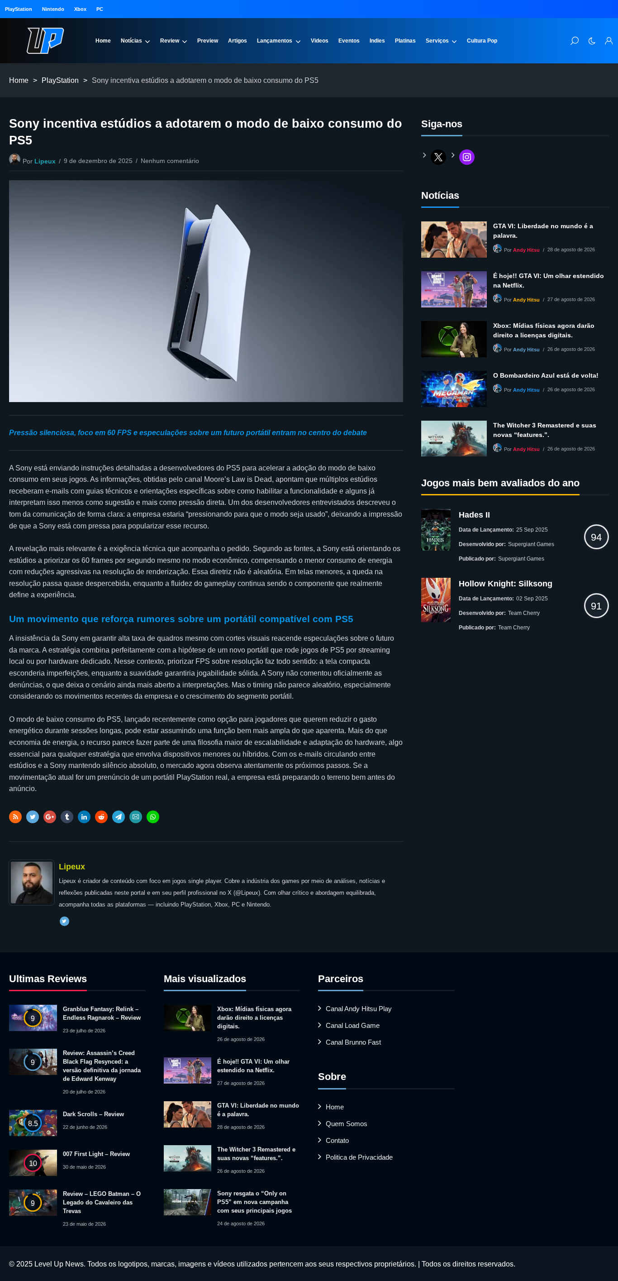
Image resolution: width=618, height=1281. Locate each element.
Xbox (80, 9)
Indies (377, 41)
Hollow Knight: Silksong (505, 583)
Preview (207, 41)
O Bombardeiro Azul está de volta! (546, 375)
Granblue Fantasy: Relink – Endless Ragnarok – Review (102, 1013)
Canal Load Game (353, 1025)
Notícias (131, 41)
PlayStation (18, 9)
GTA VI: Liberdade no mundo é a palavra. (543, 230)
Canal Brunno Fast (353, 1042)
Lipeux (45, 161)
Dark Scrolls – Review (93, 1114)
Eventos (349, 41)
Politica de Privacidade (359, 1157)
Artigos (237, 41)
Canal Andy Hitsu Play (359, 1008)
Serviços (437, 41)
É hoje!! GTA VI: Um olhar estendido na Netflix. (548, 280)
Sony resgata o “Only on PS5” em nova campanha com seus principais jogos (254, 1202)
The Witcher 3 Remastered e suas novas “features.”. (544, 430)
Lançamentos (274, 41)
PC (99, 9)
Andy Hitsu (526, 250)
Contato (337, 1140)
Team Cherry (524, 613)
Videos (319, 41)
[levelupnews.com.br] (45, 40)
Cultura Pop (482, 41)
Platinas (405, 41)
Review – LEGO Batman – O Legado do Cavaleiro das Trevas (102, 1202)
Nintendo (53, 9)
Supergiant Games (531, 544)
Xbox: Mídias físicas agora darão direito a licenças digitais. (543, 330)
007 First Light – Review (96, 1154)
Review (169, 41)
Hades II (474, 514)
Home (103, 41)
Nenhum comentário (170, 160)
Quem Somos (346, 1123)
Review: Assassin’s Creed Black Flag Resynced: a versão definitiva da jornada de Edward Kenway (102, 1066)
